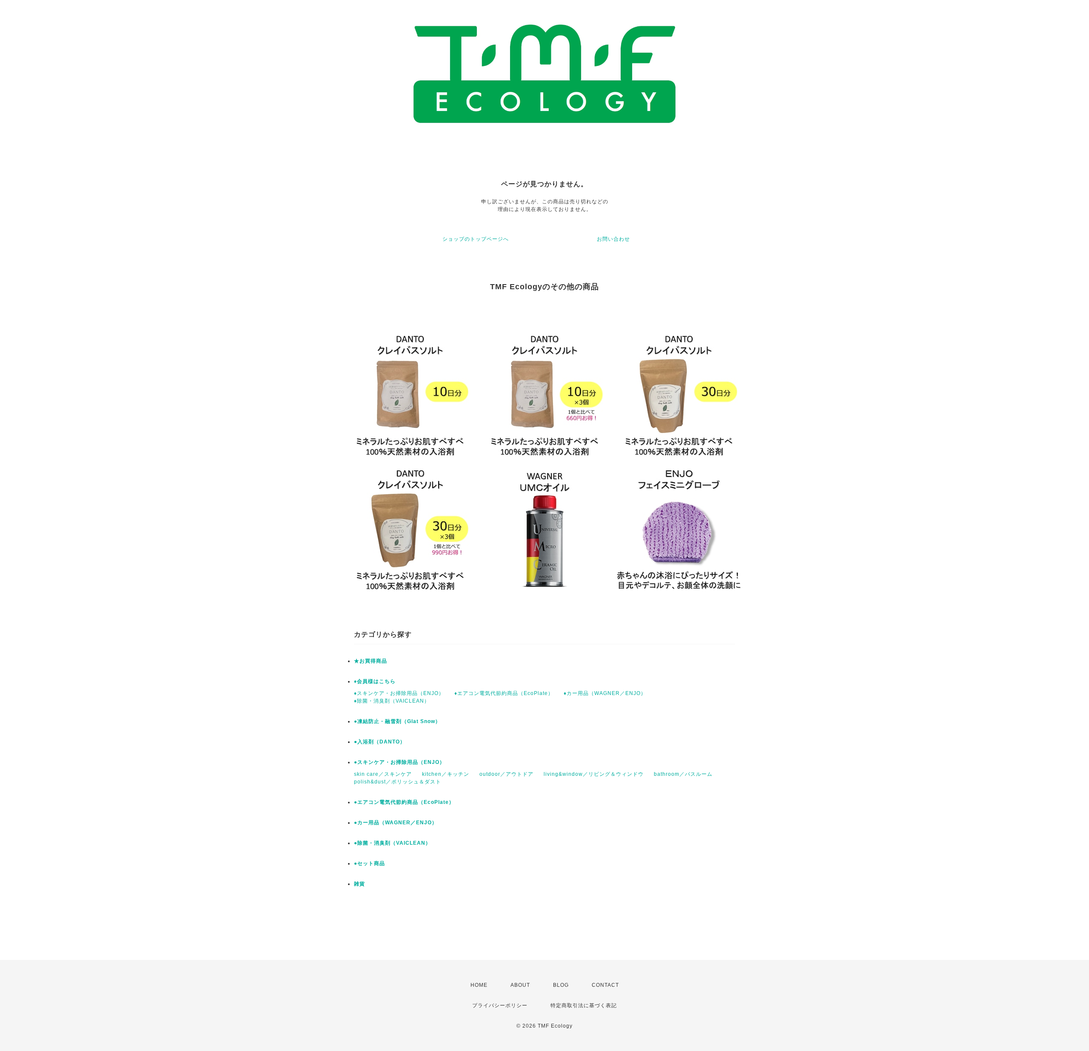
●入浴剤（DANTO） (379, 742)
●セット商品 (369, 863)
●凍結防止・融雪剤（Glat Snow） (397, 721)
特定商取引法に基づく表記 (583, 1005)
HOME (478, 985)
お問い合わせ (613, 239)
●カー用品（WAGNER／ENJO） (395, 823)
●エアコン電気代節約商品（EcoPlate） (404, 802)
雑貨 (359, 884)
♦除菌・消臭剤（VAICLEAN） (392, 701)
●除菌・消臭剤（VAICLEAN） (392, 843)
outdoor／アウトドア (506, 774)
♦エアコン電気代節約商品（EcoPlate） (503, 693)
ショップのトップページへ (475, 239)
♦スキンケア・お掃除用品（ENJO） (399, 693)
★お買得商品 (370, 661)
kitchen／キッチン (445, 774)
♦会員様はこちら (375, 681)
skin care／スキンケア (383, 774)
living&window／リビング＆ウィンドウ (594, 774)
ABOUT (520, 985)
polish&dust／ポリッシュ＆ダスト (397, 782)
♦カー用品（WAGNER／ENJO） (605, 693)
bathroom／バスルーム (683, 774)
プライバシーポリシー (499, 1005)
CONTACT (605, 985)
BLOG (561, 985)
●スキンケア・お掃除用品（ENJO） (399, 762)
